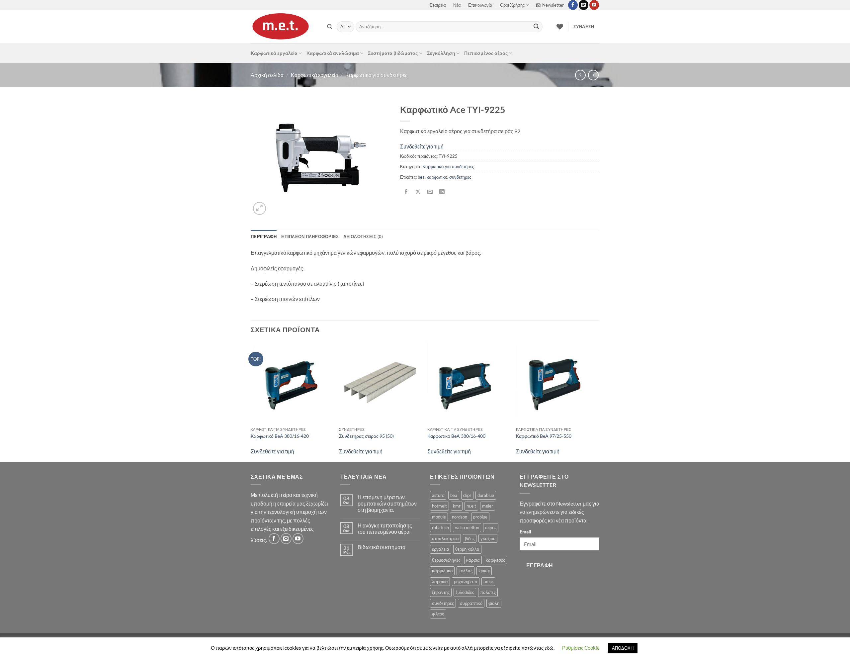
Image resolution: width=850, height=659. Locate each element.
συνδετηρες (460, 177)
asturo (438, 495)
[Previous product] (593, 75)
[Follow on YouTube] (594, 5)
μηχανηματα (465, 581)
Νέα (457, 5)
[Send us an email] (583, 5)
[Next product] (580, 75)
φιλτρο (438, 613)
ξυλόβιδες (465, 592)
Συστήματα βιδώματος (393, 53)
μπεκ (488, 581)
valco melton (467, 527)
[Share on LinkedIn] (442, 191)
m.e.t (471, 506)
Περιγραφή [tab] (264, 236)
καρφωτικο (437, 177)
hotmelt (439, 506)
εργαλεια (440, 549)
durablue (485, 495)
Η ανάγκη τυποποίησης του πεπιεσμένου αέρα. (385, 528)
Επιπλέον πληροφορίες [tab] (310, 236)
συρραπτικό (471, 603)
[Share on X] (418, 191)
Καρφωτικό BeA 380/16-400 (456, 436)
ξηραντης (441, 592)
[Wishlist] (559, 26)
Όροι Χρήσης (512, 5)
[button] (550, 5)
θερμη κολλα (467, 549)
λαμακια (440, 581)
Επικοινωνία (480, 5)
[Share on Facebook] (406, 191)
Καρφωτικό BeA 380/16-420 (280, 436)
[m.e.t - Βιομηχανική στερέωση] (284, 27)
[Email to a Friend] (430, 191)
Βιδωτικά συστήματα (381, 547)
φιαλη (493, 603)
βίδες (469, 538)
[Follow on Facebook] (573, 5)
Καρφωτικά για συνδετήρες (376, 75)
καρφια (473, 560)
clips (467, 495)
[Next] (597, 401)
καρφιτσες (495, 560)
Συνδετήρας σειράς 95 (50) (366, 436)
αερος (490, 527)
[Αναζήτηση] (329, 26)
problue (480, 516)
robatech (440, 527)
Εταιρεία (438, 5)
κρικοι (484, 570)
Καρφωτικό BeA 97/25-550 (543, 436)
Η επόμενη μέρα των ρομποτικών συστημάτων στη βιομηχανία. (387, 503)
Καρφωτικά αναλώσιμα (332, 53)
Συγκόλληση (441, 53)
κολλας (465, 570)
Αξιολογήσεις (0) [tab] (363, 236)
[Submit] (536, 27)
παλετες (488, 592)
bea (421, 177)
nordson (459, 516)
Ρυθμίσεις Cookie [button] (581, 648)
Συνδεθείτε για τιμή (422, 146)
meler (487, 506)
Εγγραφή (539, 565)
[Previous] (251, 401)
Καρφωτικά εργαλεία (274, 53)
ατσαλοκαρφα (445, 538)
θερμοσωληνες (446, 560)
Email (525, 531)
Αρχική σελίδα (267, 75)
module (439, 516)
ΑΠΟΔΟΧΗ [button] (623, 648)
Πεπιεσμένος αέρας (486, 53)
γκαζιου (487, 538)
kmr (457, 506)
